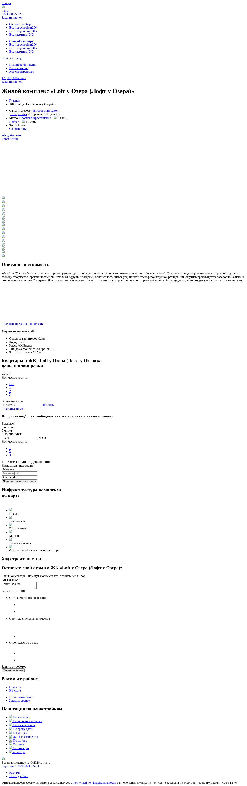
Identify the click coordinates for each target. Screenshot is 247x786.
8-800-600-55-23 (12, 14)
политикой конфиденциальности (94, 782)
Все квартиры (21, 34)
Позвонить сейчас (21, 697)
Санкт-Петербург (20, 24)
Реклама (14, 772)
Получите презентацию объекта (23, 323)
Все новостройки (23, 27)
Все (11, 384)
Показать (48, 404)
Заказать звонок (12, 17)
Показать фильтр (13, 408)
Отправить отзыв (13, 670)
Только (27, 462)
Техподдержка (18, 776)
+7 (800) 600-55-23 (14, 78)
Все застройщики (23, 31)
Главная (14, 100)
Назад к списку (12, 58)
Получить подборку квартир (19, 481)
